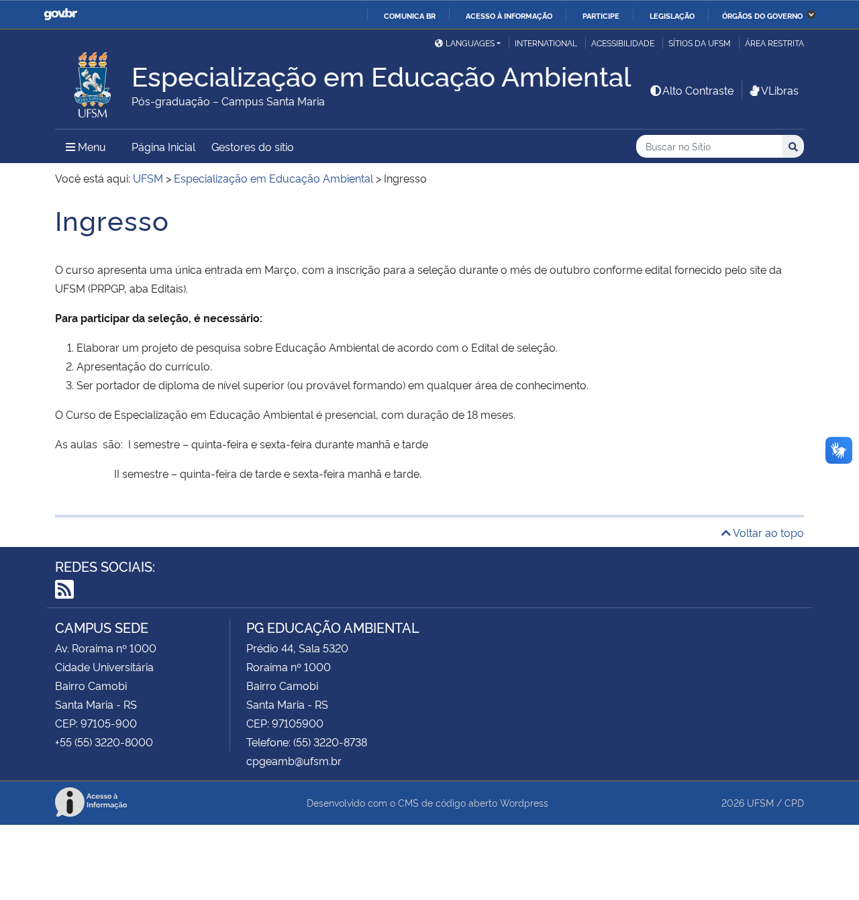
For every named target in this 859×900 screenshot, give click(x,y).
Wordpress (524, 802)
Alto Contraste (698, 90)
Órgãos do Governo (762, 15)
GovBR (60, 14)
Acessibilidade (622, 42)
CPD (794, 802)
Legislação (672, 15)
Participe (601, 15)
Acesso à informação (509, 15)
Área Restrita (774, 42)
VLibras (780, 90)
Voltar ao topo (767, 532)
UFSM (760, 802)
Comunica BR (410, 15)
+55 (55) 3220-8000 (104, 741)
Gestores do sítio (252, 146)
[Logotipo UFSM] (93, 81)
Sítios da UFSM (699, 42)
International (546, 42)
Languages (470, 42)
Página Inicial (163, 146)
